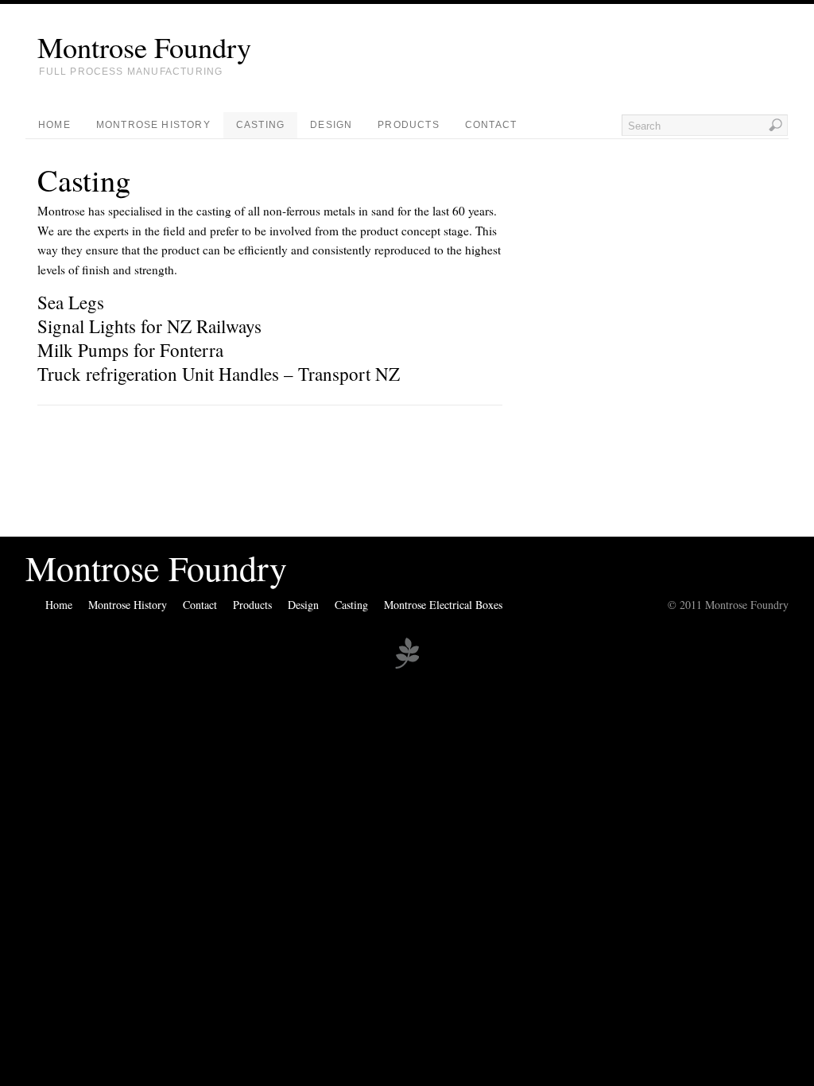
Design (331, 124)
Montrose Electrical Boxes (443, 604)
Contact (491, 124)
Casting (260, 124)
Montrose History (153, 124)
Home (54, 124)
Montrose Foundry (144, 47)
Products (409, 124)
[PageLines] (407, 666)
